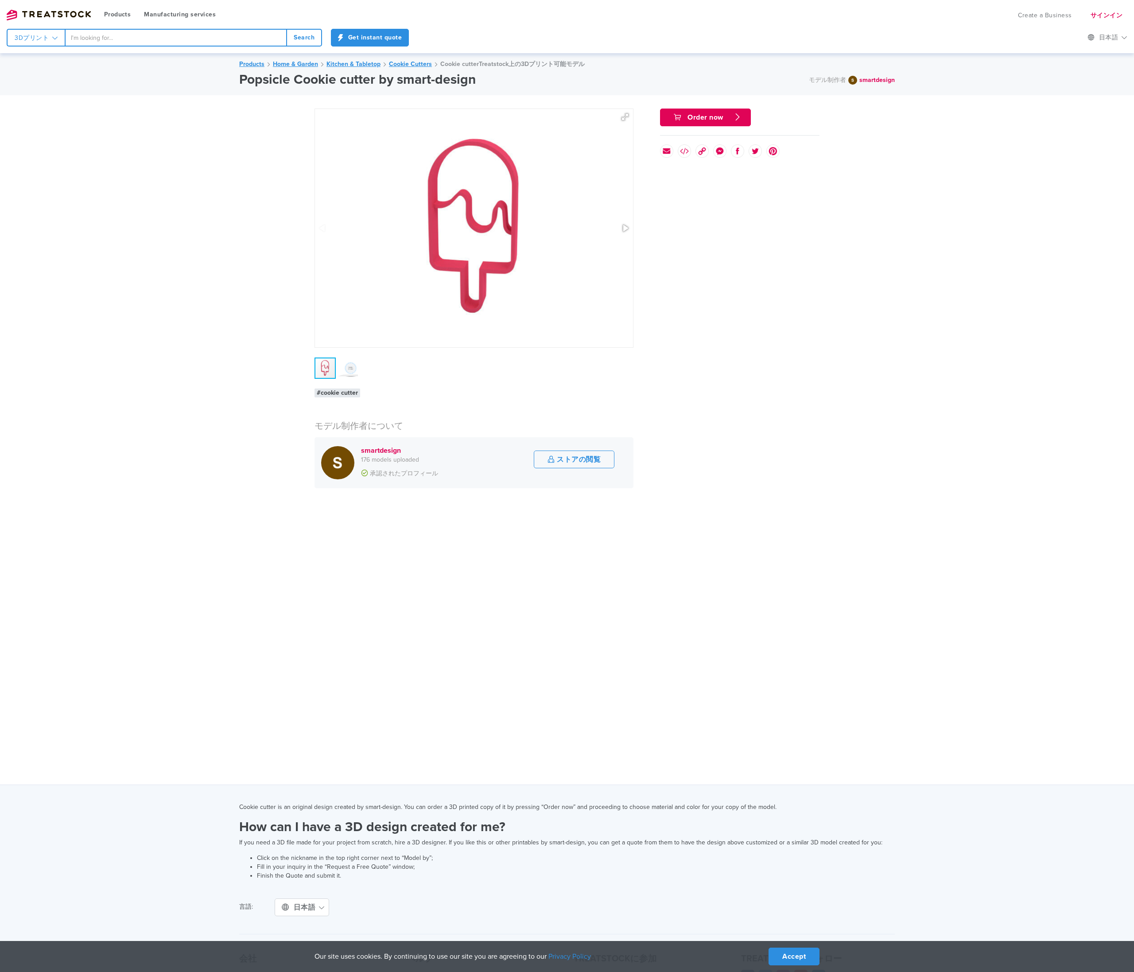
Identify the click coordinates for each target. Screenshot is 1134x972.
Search (304, 37)
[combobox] (176, 38)
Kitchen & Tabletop (353, 64)
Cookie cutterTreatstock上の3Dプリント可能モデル (512, 64)
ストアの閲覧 (578, 459)
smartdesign (877, 80)
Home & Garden (295, 64)
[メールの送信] (666, 151)
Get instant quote (374, 37)
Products (117, 14)
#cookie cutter (337, 393)
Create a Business (1045, 15)
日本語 (1109, 37)
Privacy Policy (569, 956)
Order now (706, 117)
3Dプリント (33, 38)
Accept (794, 956)
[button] (625, 117)
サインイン (1107, 15)
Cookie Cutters (410, 64)
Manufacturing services (180, 14)
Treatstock (49, 15)
